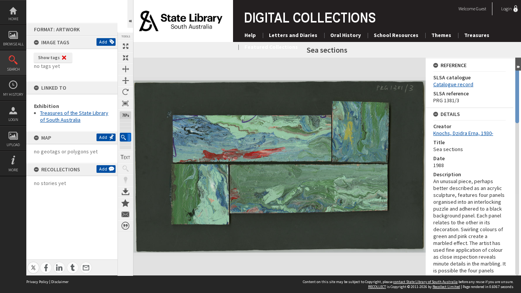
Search (13, 69)
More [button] (13, 169)
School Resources (396, 35)
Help (250, 35)
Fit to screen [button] (125, 57)
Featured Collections (271, 46)
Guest (481, 8)
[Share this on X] (33, 263)
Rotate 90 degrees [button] (125, 92)
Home (13, 18)
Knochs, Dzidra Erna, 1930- (463, 133)
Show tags (49, 57)
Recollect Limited (446, 286)
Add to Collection (125, 203)
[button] (125, 137)
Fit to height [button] (125, 80)
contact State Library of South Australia (425, 281)
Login (13, 119)
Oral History (345, 35)
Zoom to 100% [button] (125, 103)
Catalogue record (453, 84)
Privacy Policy (37, 281)
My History (13, 94)
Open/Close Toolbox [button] (130, 14)
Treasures (476, 35)
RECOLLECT (377, 286)
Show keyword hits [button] (125, 168)
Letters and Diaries (293, 35)
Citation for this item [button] (125, 226)
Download (125, 191)
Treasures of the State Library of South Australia (74, 116)
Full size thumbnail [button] (125, 46)
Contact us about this (125, 214)
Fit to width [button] (125, 69)
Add (103, 42)
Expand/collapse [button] (518, 64)
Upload (13, 144)
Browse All (13, 44)
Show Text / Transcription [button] (125, 157)
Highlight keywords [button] (125, 180)
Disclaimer (60, 281)
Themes (441, 35)
